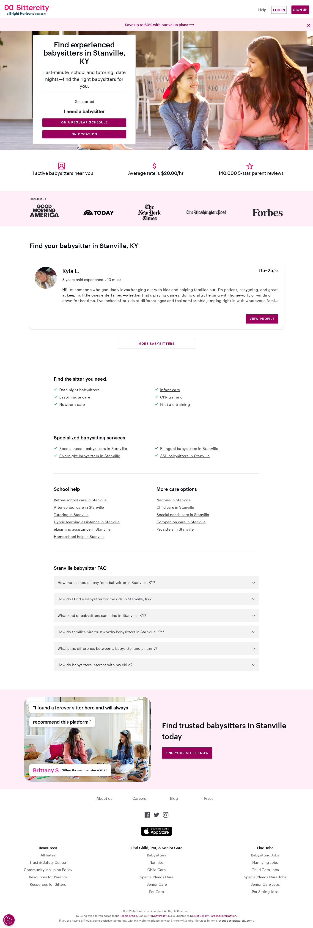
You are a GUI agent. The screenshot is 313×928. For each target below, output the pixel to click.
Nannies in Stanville (173, 500)
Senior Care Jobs (265, 884)
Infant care (170, 390)
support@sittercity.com (237, 920)
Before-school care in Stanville (80, 500)
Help (262, 10)
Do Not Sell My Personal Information (213, 915)
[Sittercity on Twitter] (156, 815)
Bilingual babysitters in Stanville (189, 448)
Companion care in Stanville (181, 522)
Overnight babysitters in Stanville (89, 456)
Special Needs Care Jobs (265, 877)
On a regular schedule (84, 122)
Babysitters (156, 855)
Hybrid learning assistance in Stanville (87, 522)
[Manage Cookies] (9, 920)
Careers (139, 798)
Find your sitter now (187, 753)
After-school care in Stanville (79, 507)
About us (104, 798)
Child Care (156, 869)
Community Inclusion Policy (48, 869)
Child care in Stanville (175, 507)
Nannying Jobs (265, 862)
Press (208, 798)
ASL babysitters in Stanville (185, 456)
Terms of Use (128, 915)
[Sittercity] (31, 10)
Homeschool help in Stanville (79, 536)
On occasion (84, 134)
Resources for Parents (48, 877)
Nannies (156, 862)
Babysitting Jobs (265, 855)
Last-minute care (74, 397)
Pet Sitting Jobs (265, 891)
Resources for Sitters (48, 884)
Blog (174, 798)
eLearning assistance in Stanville (82, 529)
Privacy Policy (158, 915)
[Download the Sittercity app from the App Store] (156, 831)
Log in (279, 10)
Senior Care (156, 884)
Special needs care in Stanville (182, 514)
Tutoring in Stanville (71, 514)
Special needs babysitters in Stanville (93, 448)
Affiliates (48, 855)
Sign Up (300, 10)
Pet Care (156, 891)
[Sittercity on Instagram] (165, 815)
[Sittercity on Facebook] (147, 815)
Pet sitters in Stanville (175, 529)
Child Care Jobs (265, 869)
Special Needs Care (156, 877)
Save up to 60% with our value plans (156, 24)
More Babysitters (156, 343)
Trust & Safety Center (48, 862)
